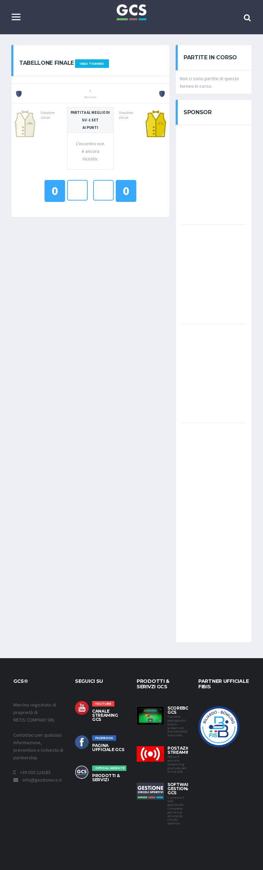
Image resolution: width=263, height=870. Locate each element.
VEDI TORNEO (92, 63)
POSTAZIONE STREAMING (181, 750)
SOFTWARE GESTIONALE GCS (181, 788)
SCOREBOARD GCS (182, 710)
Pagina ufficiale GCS (108, 747)
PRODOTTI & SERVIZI (106, 777)
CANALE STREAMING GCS (105, 715)
